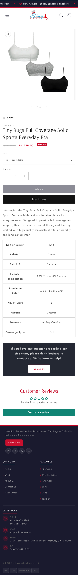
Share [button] (10, 117)
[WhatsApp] (22, 451)
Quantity (7, 169)
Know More (14, 442)
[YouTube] (29, 451)
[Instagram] (8, 451)
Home (8, 469)
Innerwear (47, 480)
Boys (44, 486)
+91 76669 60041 (19, 523)
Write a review (39, 412)
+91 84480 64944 (19, 520)
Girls (44, 492)
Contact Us (39, 369)
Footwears (47, 469)
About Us (10, 480)
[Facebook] (15, 451)
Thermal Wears (50, 474)
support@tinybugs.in (20, 532)
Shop (7, 474)
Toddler (46, 498)
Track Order (11, 492)
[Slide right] (47, 107)
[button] (7, 15)
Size (5, 153)
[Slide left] (31, 107)
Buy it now (39, 199)
